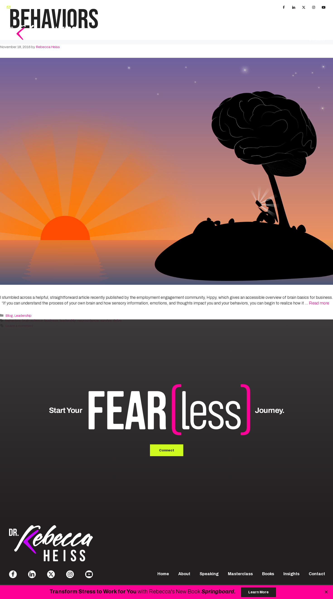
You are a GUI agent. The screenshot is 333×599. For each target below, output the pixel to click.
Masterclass (215, 26)
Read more (319, 303)
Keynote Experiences (169, 26)
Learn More (258, 592)
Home (163, 574)
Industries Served (279, 26)
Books (243, 26)
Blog (9, 315)
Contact (317, 39)
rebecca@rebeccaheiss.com (35, 7)
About (105, 26)
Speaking (129, 26)
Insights (317, 26)
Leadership (22, 315)
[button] (283, 7)
